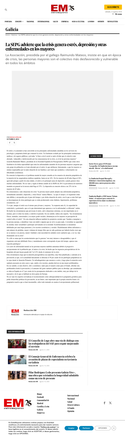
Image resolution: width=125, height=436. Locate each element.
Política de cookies (48, 427)
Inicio (7, 35)
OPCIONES (102, 428)
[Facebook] (9, 142)
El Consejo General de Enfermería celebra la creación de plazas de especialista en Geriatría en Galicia (53, 359)
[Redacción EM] (15, 312)
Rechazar (86, 428)
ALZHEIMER (93, 188)
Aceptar (71, 428)
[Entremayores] (62, 8)
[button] (6, 10)
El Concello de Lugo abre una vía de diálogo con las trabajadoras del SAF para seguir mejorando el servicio (54, 343)
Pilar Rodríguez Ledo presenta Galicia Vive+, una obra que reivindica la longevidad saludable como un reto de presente (54, 375)
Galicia (11, 29)
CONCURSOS (93, 206)
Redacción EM (15, 137)
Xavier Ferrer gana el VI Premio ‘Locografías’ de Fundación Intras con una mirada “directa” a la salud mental (103, 166)
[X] (14, 142)
